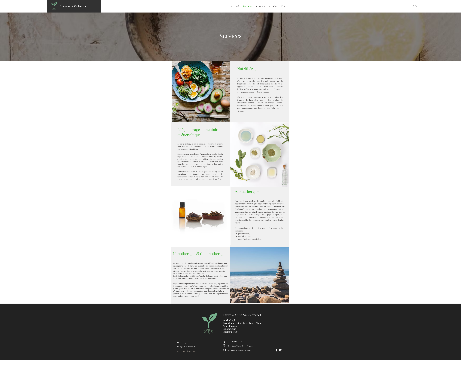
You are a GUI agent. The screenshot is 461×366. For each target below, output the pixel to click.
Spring (192, 351)
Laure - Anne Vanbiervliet (242, 315)
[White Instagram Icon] (281, 350)
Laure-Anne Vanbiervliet (73, 6)
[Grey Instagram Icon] (416, 6)
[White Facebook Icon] (277, 350)
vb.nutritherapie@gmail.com (239, 350)
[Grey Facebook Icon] (413, 6)
